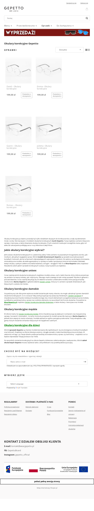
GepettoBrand (14, 450)
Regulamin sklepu (10, 414)
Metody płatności (32, 407)
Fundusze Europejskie (55, 410)
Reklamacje (72, 418)
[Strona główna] (13, 9)
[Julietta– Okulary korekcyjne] (49, 130)
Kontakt (71, 407)
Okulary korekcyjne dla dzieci (22, 325)
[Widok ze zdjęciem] (86, 49)
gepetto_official (22, 454)
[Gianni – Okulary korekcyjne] (18, 130)
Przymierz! (72, 421)
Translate (24, 388)
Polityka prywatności (11, 407)
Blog (48, 414)
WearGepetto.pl (10, 302)
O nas (49, 407)
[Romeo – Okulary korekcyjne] (18, 189)
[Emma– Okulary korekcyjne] (49, 70)
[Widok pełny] (89, 49)
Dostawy (29, 410)
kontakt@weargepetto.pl (22, 446)
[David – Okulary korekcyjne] (18, 70)
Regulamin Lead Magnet (13, 410)
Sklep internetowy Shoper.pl (47, 488)
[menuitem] (10, 26)
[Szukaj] (87, 18)
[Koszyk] (87, 9)
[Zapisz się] (84, 361)
